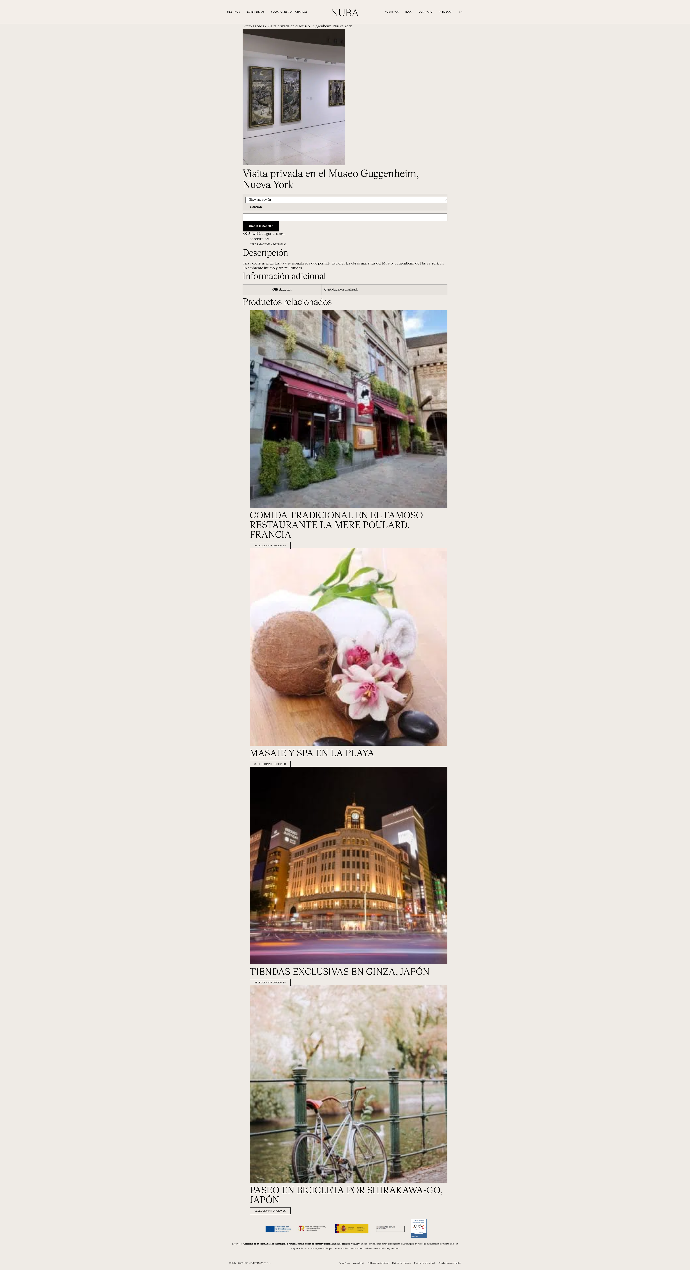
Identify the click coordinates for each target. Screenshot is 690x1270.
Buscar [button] (447, 12)
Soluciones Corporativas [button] (289, 12)
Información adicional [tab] (268, 244)
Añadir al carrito (261, 226)
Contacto (426, 12)
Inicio (247, 26)
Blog (408, 12)
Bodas (259, 26)
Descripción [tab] (259, 239)
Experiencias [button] (256, 12)
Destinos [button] (233, 12)
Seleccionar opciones (270, 545)
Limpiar (256, 207)
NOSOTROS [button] (392, 12)
